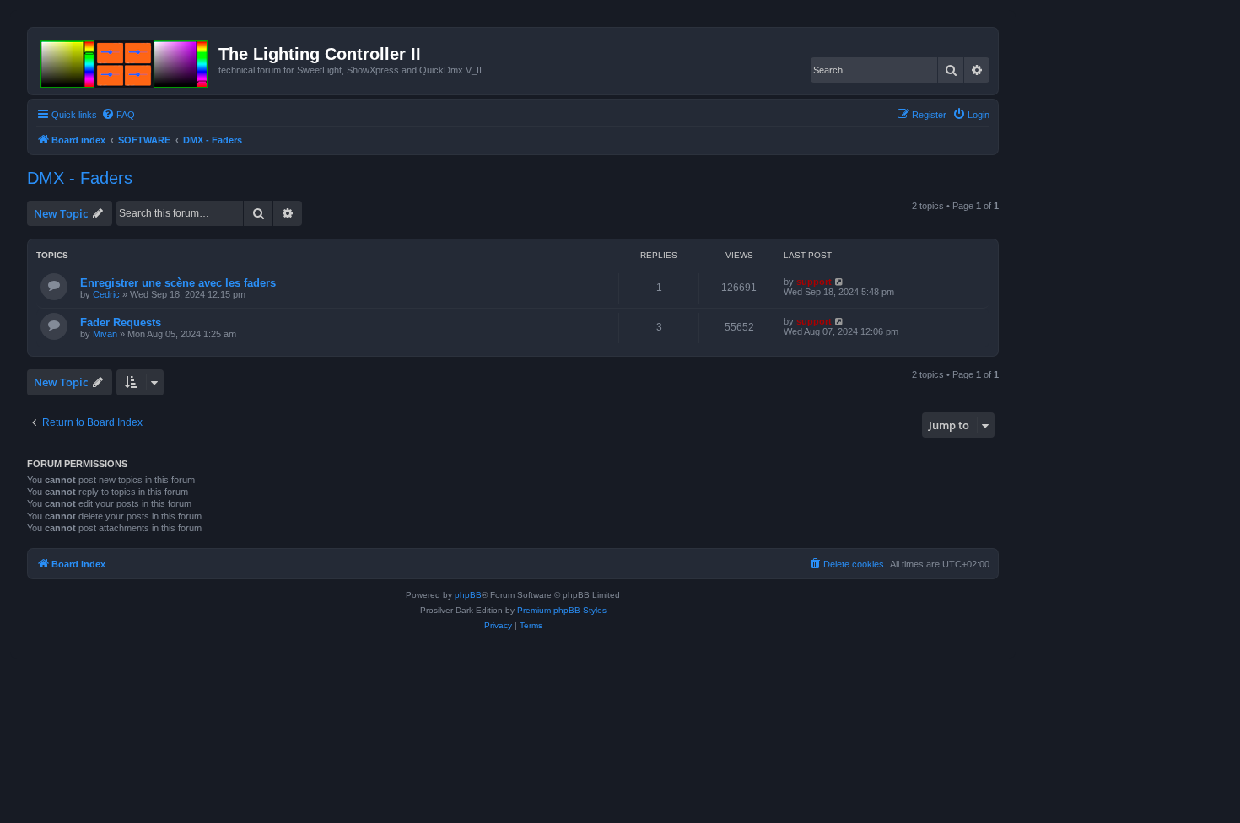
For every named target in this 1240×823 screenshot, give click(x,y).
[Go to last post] (839, 282)
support (814, 282)
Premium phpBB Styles (562, 610)
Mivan (105, 334)
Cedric (106, 294)
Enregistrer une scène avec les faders (178, 283)
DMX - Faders (79, 178)
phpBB (468, 595)
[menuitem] (118, 115)
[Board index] (125, 60)
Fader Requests (120, 322)
